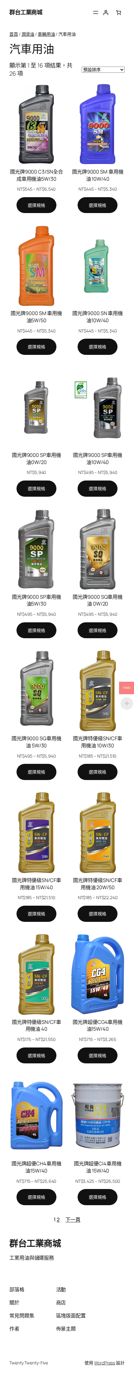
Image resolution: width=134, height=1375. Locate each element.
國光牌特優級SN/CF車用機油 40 (36, 1026)
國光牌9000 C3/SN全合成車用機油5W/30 (36, 175)
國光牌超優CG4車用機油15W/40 (97, 1026)
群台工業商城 (25, 12)
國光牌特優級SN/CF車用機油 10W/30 (97, 742)
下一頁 (72, 1219)
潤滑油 (28, 34)
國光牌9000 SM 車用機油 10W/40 (97, 175)
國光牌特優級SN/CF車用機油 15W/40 (36, 884)
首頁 (13, 34)
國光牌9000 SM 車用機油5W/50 (36, 317)
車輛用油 (46, 34)
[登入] (105, 12)
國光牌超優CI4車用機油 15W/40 (98, 1167)
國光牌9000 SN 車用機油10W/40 (97, 317)
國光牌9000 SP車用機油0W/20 (36, 459)
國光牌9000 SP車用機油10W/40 (97, 459)
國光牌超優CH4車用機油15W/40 (36, 1167)
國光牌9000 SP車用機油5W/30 (36, 600)
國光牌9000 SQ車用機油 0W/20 (97, 600)
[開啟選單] (95, 12)
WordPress (104, 1363)
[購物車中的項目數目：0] (118, 12)
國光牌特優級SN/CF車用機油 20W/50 (97, 884)
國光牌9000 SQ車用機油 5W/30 (36, 742)
